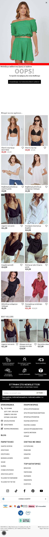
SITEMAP (26, 436)
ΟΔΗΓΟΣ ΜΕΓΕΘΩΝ (30, 433)
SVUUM (3, 462)
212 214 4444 (8, 408)
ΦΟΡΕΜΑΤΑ (27, 476)
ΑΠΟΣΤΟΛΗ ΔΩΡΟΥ (7, 474)
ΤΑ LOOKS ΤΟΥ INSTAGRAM (9, 478)
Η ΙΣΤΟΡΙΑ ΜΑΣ (28, 446)
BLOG (3, 435)
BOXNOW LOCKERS (7, 458)
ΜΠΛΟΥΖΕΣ (27, 468)
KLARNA (3, 466)
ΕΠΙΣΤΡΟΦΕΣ (5, 454)
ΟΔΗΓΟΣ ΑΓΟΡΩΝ (6, 446)
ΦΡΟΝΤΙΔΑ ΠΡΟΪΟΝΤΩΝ (31, 417)
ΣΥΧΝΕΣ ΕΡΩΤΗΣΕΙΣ (7, 470)
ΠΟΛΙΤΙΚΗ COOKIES (30, 425)
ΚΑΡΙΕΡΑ (26, 458)
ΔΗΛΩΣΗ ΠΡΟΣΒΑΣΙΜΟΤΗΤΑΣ (33, 429)
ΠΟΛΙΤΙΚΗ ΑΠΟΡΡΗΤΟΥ (31, 421)
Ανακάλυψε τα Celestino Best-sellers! (24, 82)
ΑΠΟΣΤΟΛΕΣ (5, 450)
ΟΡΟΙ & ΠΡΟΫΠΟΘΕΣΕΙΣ (31, 409)
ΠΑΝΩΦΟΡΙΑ (28, 480)
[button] (4, 533)
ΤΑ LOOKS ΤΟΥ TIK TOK (8, 482)
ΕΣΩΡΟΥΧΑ (27, 484)
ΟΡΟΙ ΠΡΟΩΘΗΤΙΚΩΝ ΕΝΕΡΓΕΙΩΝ (34, 413)
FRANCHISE (27, 450)
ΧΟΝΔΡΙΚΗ (27, 454)
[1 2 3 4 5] (24, 32)
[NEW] (12, 223)
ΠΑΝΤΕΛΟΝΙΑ (28, 472)
